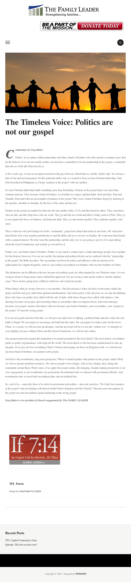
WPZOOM (80, 573)
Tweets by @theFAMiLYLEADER (25, 491)
